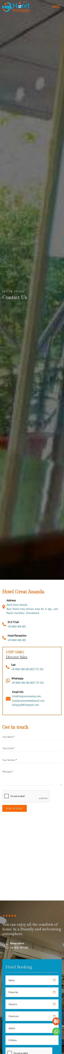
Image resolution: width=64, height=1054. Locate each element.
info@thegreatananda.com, (26, 696)
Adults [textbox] (12, 1028)
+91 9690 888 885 (17, 626)
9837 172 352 (36, 669)
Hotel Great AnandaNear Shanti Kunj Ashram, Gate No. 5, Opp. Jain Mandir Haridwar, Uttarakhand (32, 609)
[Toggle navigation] (56, 7)
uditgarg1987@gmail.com (25, 704)
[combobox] (14, 1028)
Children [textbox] (13, 1040)
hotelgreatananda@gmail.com (28, 700)
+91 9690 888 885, (20, 669)
